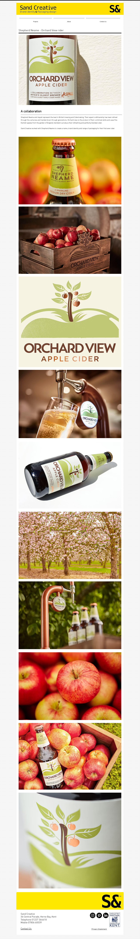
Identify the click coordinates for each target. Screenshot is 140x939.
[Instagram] (92, 915)
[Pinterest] (99, 915)
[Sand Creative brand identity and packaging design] (114, 920)
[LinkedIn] (105, 915)
